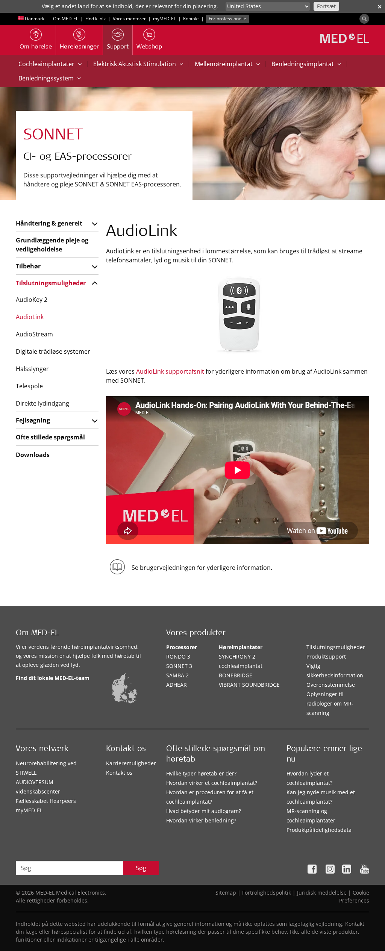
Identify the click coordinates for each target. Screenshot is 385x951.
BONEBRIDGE (235, 675)
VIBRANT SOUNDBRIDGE (249, 684)
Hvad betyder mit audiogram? (203, 811)
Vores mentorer (129, 18)
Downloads (33, 455)
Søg (141, 868)
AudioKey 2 (31, 299)
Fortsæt (326, 6)
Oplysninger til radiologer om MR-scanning (329, 703)
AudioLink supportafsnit (170, 371)
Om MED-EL (65, 18)
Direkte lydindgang (42, 403)
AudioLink (30, 317)
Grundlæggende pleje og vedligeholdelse (52, 244)
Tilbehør (28, 266)
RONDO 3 (178, 656)
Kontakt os (119, 772)
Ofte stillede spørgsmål (50, 437)
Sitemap (225, 892)
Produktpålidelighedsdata (319, 829)
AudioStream (34, 334)
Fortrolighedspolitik (266, 892)
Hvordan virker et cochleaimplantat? (211, 782)
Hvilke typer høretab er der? (201, 773)
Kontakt (191, 18)
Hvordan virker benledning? (201, 820)
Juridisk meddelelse (322, 892)
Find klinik (95, 18)
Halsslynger (32, 369)
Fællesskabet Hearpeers (46, 800)
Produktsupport (326, 656)
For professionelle (227, 18)
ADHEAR (176, 684)
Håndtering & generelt (49, 223)
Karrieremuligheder (131, 763)
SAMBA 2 (177, 675)
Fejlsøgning (33, 420)
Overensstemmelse (330, 684)
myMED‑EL (164, 18)
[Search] (364, 19)
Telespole (29, 386)
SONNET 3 (179, 665)
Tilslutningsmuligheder (51, 283)
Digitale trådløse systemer (53, 351)
